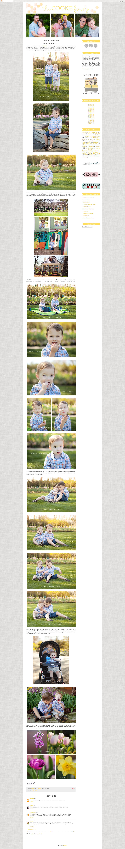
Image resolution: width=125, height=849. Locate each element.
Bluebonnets (90, 133)
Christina (31, 821)
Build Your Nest (33, 812)
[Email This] (43, 788)
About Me (94, 132)
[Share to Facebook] (47, 788)
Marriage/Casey (89, 148)
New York (98, 148)
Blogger (65, 845)
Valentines (88, 155)
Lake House (91, 146)
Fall (86, 141)
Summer (86, 154)
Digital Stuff (95, 137)
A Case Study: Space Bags (88, 217)
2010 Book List (91, 120)
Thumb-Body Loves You (88, 213)
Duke (92, 139)
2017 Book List (91, 111)
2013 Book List (91, 116)
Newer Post (29, 831)
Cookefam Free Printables (88, 197)
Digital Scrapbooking (88, 137)
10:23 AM (31, 826)
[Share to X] (45, 788)
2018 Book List (91, 110)
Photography (95, 152)
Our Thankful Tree (86, 206)
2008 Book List (91, 122)
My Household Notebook (88, 208)
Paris (85, 152)
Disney (83, 139)
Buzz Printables (86, 202)
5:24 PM (31, 817)
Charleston (90, 134)
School (89, 153)
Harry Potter (90, 144)
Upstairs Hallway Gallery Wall (89, 204)
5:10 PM (31, 801)
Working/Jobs (95, 156)
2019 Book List (91, 109)
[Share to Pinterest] (48, 788)
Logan (35, 790)
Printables (84, 153)
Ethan (33, 790)
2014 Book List (91, 115)
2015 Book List (91, 114)
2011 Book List (91, 119)
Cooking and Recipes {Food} (92, 136)
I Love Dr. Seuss (86, 200)
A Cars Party (85, 211)
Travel (91, 154)
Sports (94, 153)
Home (51, 831)
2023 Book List (91, 104)
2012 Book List (91, 117)
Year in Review (84, 157)
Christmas (97, 134)
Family (91, 141)
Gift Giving (95, 142)
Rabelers (31, 805)
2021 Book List (91, 107)
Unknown (32, 798)
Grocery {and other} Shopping (89, 143)
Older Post (73, 831)
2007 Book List (91, 123)
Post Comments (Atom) (37, 833)
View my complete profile (87, 69)
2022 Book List (91, 105)
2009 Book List (91, 121)
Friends (88, 142)
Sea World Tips (86, 215)
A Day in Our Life (86, 132)
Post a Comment (31, 829)
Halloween (84, 144)
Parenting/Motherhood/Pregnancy (90, 150)
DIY (88, 139)
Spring (98, 153)
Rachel (32, 788)
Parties (89, 152)
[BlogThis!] (44, 788)
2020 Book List (91, 108)
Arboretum (44, 46)
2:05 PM (31, 808)
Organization (90, 149)
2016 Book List (91, 113)
